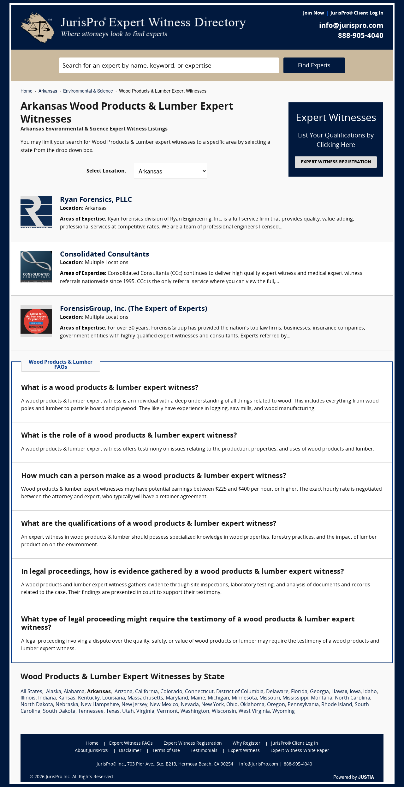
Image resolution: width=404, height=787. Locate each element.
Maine (198, 698)
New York (212, 704)
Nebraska (67, 704)
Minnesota (244, 698)
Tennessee (91, 711)
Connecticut (199, 691)
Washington (195, 711)
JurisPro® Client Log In (356, 13)
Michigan (218, 698)
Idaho (370, 691)
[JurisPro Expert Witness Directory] (133, 27)
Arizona (124, 691)
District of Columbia (240, 691)
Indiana (47, 698)
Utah (128, 711)
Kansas (66, 698)
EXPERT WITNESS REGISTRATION (336, 162)
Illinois (28, 698)
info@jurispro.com (351, 26)
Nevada (190, 704)
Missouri (269, 698)
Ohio (232, 704)
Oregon (276, 704)
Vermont (167, 711)
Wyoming (283, 711)
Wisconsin (224, 711)
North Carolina (352, 698)
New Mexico (164, 704)
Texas (113, 711)
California (146, 691)
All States (31, 691)
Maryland (177, 698)
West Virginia (254, 711)
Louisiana (113, 698)
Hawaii (339, 691)
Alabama (74, 691)
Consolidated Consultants (104, 254)
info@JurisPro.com (258, 764)
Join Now (313, 13)
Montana (321, 698)
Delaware (277, 691)
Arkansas (48, 91)
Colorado (171, 691)
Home (27, 91)
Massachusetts (145, 698)
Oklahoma (252, 704)
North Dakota (37, 704)
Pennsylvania (303, 704)
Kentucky (89, 698)
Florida (299, 691)
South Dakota (59, 711)
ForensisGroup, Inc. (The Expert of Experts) (133, 309)
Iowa (355, 691)
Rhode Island (336, 704)
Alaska (53, 691)
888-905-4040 (360, 36)
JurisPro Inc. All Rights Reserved (79, 777)
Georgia (319, 691)
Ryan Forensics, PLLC (96, 200)
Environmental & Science (88, 91)
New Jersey (134, 704)
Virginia (145, 711)
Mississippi (295, 698)
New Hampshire (100, 704)
